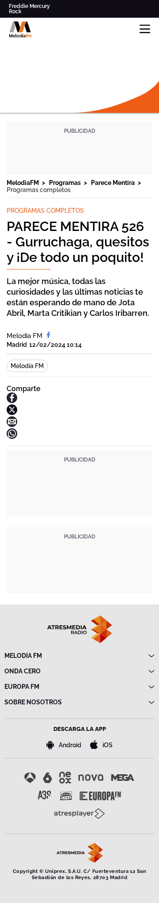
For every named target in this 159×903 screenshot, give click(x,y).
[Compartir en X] (12, 412)
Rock (15, 11)
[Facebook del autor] (48, 336)
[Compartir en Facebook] (12, 400)
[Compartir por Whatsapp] (12, 436)
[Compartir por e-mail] (12, 424)
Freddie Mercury (29, 6)
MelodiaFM (23, 182)
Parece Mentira (113, 182)
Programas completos (39, 189)
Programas (65, 182)
